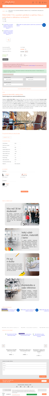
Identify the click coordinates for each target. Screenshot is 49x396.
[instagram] (24, 387)
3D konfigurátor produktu (25, 88)
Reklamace (27, 384)
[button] (22, 333)
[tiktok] (32, 387)
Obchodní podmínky (21, 384)
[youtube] (21, 387)
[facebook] (17, 387)
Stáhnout (7, 174)
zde (20, 66)
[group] (11, 345)
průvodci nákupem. (32, 65)
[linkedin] (28, 387)
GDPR (30, 384)
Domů (3, 11)
